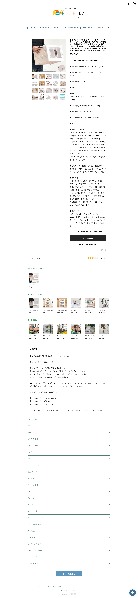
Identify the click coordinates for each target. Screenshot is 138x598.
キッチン (30, 459)
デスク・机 (31, 498)
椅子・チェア (32, 505)
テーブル (30, 492)
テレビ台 (30, 452)
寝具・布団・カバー (34, 472)
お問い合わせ (87, 28)
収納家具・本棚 (33, 439)
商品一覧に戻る (69, 574)
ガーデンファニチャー (35, 551)
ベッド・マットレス (33, 465)
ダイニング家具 (33, 485)
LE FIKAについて (71, 28)
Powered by (66, 594)
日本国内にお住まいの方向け (88, 245)
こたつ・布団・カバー (34, 564)
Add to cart (88, 238)
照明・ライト (31, 537)
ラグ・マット (31, 478)
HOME (32, 28)
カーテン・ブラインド (34, 544)
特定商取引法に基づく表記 (53, 586)
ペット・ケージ (32, 557)
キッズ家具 (31, 531)
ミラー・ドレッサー (33, 446)
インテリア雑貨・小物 (35, 524)
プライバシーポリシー (35, 586)
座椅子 (30, 433)
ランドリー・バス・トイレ (35, 518)
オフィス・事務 (32, 511)
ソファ (29, 426)
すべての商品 (44, 28)
